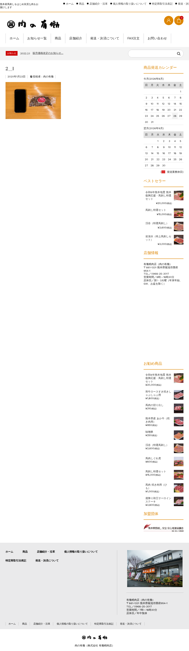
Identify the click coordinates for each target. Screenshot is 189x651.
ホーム (14, 38)
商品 (58, 38)
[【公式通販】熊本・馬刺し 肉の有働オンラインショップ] (33, 23)
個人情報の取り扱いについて (130, 3)
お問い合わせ (157, 38)
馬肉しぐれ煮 (153, 458)
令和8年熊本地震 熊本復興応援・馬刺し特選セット (158, 378)
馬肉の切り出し (154, 405)
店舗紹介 (75, 38)
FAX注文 (133, 38)
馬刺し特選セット (155, 471)
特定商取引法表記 (162, 3)
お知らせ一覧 (37, 38)
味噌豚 (149, 431)
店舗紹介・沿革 (99, 3)
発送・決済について (104, 38)
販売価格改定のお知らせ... (48, 53)
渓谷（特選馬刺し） (157, 444)
